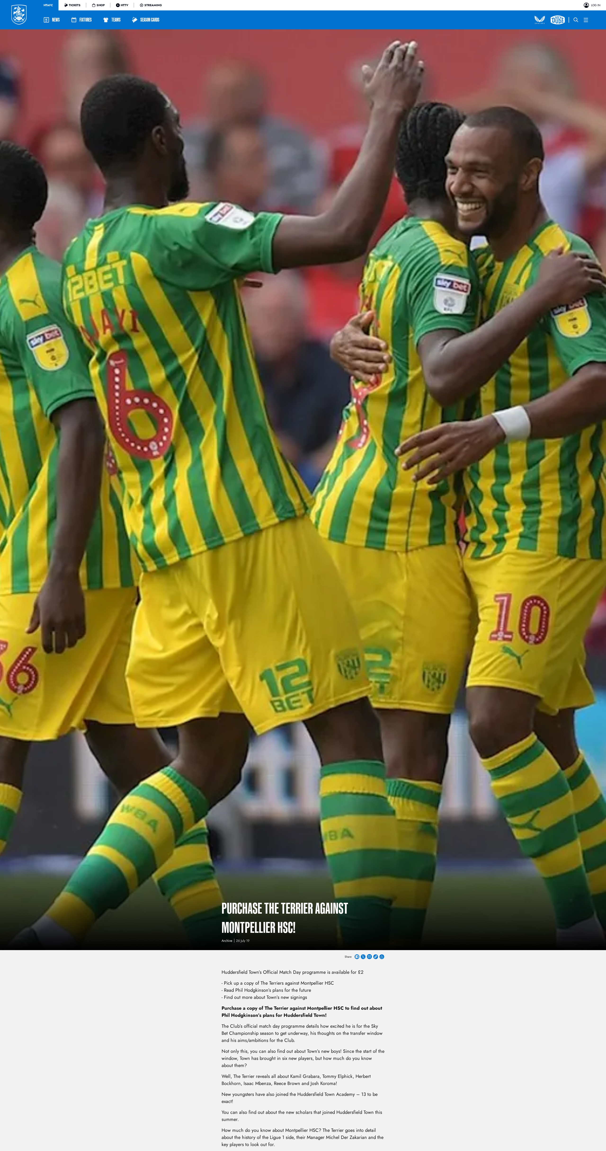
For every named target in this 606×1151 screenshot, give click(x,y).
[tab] (48, 5)
